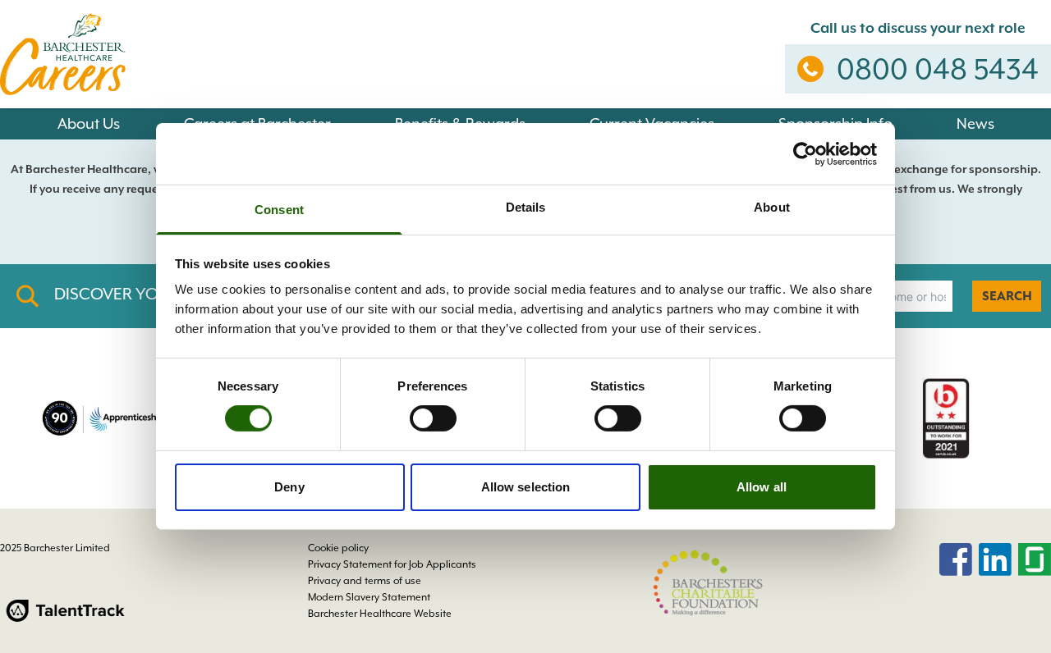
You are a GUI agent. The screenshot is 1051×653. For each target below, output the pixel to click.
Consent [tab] (279, 210)
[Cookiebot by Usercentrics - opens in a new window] (805, 153)
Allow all (762, 487)
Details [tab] (526, 207)
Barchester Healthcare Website (380, 613)
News (975, 123)
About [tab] (772, 207)
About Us (88, 123)
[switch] (433, 418)
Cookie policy (338, 548)
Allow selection (526, 487)
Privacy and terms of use (364, 581)
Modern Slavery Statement (369, 597)
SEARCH (1007, 296)
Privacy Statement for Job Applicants (392, 564)
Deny (289, 487)
